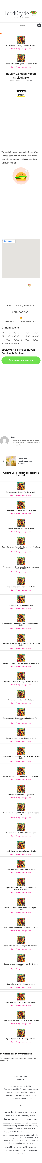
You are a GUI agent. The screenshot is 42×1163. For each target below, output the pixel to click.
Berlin (30, 81)
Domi (13, 437)
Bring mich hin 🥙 (21, 285)
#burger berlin (26, 49)
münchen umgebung (26, 1132)
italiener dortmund (18, 1123)
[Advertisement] (21, 119)
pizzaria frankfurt (31, 1138)
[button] (21, 25)
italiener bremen (7, 1123)
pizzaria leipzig (33, 1140)
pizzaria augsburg (20, 1135)
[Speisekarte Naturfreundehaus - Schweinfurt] (11, 461)
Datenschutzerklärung (21, 1076)
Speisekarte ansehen (21, 360)
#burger (18, 49)
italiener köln (23, 1126)
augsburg (7, 1112)
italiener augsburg (20, 1120)
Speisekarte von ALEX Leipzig (21, 1098)
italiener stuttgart (26, 1128)
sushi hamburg (17, 1150)
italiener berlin (31, 1119)
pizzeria (10, 1146)
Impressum (21, 1079)
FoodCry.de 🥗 (21, 13)
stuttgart (19, 1147)
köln (34, 1128)
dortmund (9, 1115)
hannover (32, 1115)
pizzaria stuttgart (28, 1143)
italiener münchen (13, 1128)
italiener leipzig (33, 1126)
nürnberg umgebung (8, 1135)
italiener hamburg (10, 1126)
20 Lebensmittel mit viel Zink (21, 1086)
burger (26, 1112)
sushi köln (25, 1150)
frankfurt (17, 1115)
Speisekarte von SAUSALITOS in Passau (21, 1095)
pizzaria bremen (8, 1138)
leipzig (6, 1132)
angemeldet (11, 1058)
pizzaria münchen (15, 1143)
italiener (9, 1119)
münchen (14, 1131)
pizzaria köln (23, 1140)
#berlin (12, 49)
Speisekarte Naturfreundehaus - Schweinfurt (25, 461)
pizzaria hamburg (11, 1140)
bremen (20, 1112)
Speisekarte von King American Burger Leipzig (21, 1089)
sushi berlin (33, 1147)
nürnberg (35, 1132)
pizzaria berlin (32, 1135)
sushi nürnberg (21, 1153)
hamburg (25, 1115)
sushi (25, 1147)
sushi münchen (33, 1150)
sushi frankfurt (8, 1150)
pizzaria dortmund (18, 1138)
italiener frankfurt (31, 1123)
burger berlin (34, 1112)
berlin (21, 95)
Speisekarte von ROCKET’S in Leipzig (21, 1092)
